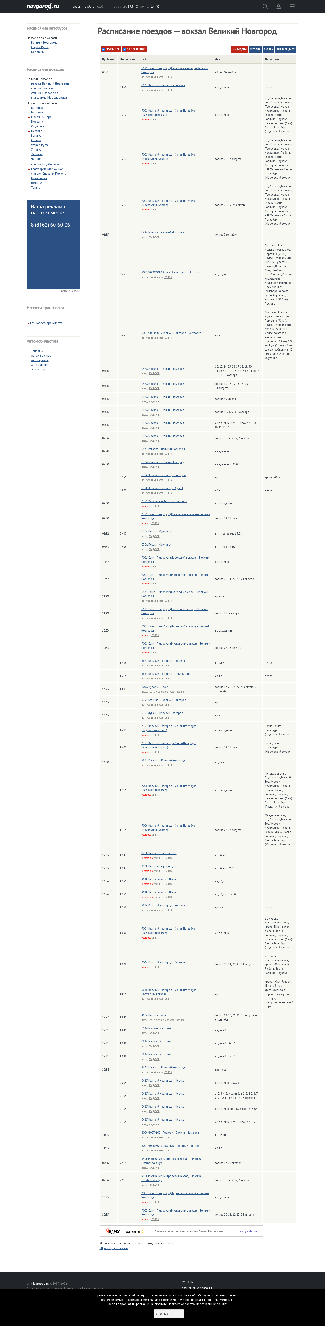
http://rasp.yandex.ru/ (114, 1248)
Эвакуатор (38, 369)
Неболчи (37, 122)
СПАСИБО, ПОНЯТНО (168, 1314)
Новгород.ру (41, 1284)
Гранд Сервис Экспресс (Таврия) (166, 691)
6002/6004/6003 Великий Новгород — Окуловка (171, 333)
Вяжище (36, 183)
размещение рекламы (197, 1288)
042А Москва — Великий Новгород (162, 232)
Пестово (36, 131)
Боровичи (37, 52)
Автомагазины (40, 355)
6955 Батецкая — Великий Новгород (163, 700)
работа (89, 6)
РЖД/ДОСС (167, 857)
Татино (35, 187)
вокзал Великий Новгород (50, 84)
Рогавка (36, 135)
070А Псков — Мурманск (156, 531)
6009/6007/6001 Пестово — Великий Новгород (170, 1132)
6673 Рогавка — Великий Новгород (163, 760)
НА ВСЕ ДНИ (240, 49)
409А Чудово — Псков (154, 687)
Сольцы (36, 140)
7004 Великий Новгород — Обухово (163, 962)
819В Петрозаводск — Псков (159, 879)
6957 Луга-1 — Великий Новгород (162, 713)
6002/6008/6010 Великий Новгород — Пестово (170, 272)
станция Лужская (42, 88)
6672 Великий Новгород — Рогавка (163, 85)
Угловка (36, 149)
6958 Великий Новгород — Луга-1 (162, 488)
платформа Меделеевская (49, 97)
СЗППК (168, 76)
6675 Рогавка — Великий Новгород (163, 1067)
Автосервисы (40, 360)
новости (76, 6)
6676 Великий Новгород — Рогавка (163, 905)
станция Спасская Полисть (48, 174)
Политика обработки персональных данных (197, 1304)
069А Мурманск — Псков (156, 1028)
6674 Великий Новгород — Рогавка (163, 660)
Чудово (36, 159)
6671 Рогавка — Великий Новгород (163, 449)
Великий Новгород (44, 42)
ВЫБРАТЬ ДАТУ (285, 49)
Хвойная (37, 154)
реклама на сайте (70, 290)
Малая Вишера (41, 117)
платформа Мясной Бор (47, 169)
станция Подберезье (45, 164)
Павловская (39, 178)
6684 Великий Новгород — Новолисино (165, 673)
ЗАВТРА (268, 49)
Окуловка (37, 126)
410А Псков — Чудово (154, 1015)
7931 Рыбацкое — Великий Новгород (164, 501)
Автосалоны (39, 365)
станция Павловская (44, 93)
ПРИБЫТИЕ (112, 49)
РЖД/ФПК (154, 237)
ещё (100, 6)
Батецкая (37, 108)
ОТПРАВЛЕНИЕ (135, 49)
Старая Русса (40, 47)
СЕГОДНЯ (255, 49)
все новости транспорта (46, 323)
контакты (187, 1282)
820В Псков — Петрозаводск (159, 853)
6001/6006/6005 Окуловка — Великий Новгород (171, 1145)
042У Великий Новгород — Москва (162, 1080)
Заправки (37, 351)
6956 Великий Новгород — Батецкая (163, 475)
